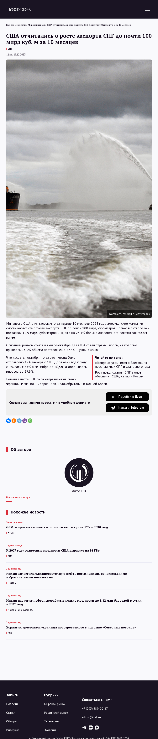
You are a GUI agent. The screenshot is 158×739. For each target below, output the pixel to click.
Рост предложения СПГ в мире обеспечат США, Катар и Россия (119, 374)
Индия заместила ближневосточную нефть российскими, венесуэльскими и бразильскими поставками (66, 575)
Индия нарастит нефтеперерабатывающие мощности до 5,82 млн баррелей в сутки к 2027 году (74, 602)
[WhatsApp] (30, 420)
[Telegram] (19, 420)
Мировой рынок (54, 704)
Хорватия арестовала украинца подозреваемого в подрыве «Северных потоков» (71, 627)
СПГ (10, 48)
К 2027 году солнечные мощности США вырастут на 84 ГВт (53, 550)
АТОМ (11, 532)
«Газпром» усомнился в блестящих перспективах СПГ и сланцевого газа (122, 365)
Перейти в (130, 396)
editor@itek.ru (91, 717)
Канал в (131, 407)
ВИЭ (10, 556)
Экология (50, 730)
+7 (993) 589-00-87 (95, 708)
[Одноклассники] (14, 420)
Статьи (10, 712)
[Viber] (24, 420)
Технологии (51, 721)
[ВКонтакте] (8, 420)
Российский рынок (56, 712)
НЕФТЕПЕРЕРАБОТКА (20, 609)
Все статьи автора (18, 497)
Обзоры (11, 721)
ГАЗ (10, 633)
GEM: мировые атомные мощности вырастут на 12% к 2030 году (57, 527)
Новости (12, 704)
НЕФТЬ (12, 582)
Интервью (12, 730)
